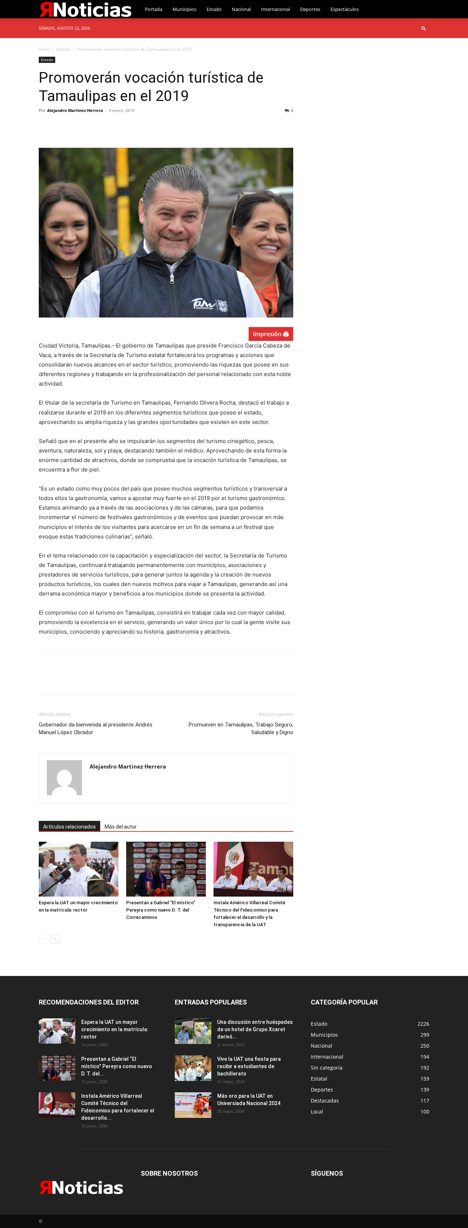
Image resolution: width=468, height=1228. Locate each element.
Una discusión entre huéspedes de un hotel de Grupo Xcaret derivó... (255, 1029)
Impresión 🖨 (271, 334)
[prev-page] (43, 939)
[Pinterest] (79, 127)
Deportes (310, 9)
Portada (153, 9)
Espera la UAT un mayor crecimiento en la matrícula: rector (114, 1029)
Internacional (275, 9)
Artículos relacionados (69, 827)
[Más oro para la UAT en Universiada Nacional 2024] (193, 1105)
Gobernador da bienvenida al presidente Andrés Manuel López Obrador (95, 728)
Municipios (184, 9)
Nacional (241, 9)
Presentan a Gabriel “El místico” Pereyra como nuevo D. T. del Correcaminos (160, 910)
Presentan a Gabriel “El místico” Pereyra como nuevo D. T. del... (116, 1066)
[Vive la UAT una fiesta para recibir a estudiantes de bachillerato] (193, 1068)
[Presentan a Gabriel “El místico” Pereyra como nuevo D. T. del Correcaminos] (166, 869)
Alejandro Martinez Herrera (75, 110)
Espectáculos (345, 9)
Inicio (44, 49)
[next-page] (55, 939)
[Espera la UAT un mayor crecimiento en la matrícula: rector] (78, 869)
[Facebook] (46, 127)
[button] (423, 28)
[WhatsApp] (96, 127)
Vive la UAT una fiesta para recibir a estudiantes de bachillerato (249, 1066)
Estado (214, 9)
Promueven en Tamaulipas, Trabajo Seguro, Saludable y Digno (241, 728)
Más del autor (121, 827)
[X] (63, 127)
